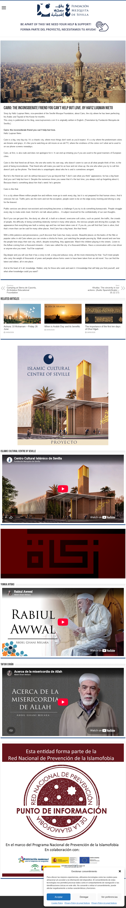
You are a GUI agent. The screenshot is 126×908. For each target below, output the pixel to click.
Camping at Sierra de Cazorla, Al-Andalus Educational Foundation (21, 289)
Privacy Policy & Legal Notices (77, 903)
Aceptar (59, 897)
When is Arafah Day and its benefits (62, 326)
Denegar (84, 897)
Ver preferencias (109, 897)
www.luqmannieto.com (45, 120)
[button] (119, 871)
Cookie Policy (57, 903)
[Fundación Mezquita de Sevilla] (63, 9)
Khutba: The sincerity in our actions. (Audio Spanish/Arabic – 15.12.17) (103, 289)
